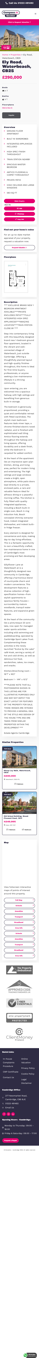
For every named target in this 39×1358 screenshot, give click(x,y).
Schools (19, 906)
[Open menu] (35, 13)
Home (5, 55)
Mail (20, 208)
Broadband (18, 922)
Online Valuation (26, 1061)
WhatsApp (20, 214)
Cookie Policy (27, 1074)
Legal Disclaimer (26, 1081)
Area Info (19, 928)
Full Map (18, 900)
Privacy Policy (28, 1068)
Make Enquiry (19, 201)
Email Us (9, 1107)
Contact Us (8, 1077)
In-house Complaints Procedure (8, 1062)
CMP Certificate (10, 1072)
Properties (16, 55)
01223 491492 (12, 1103)
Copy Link (20, 219)
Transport (19, 917)
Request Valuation (18, 248)
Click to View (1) (7, 108)
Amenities (19, 911)
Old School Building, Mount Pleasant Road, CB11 (16, 817)
